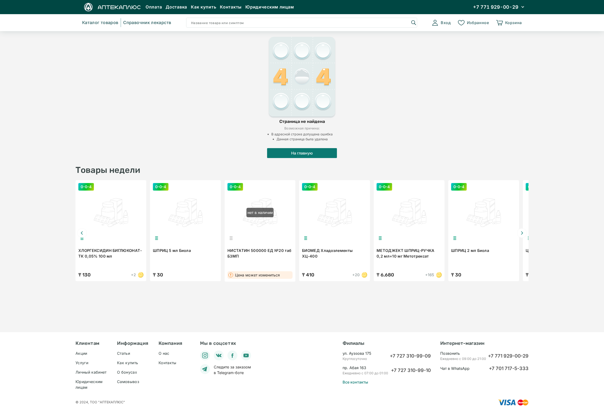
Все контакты (355, 382)
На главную (302, 153)
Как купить (203, 6)
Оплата (154, 6)
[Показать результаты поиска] (413, 22)
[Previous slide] (82, 233)
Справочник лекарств (147, 22)
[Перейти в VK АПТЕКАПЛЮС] (219, 355)
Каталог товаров (100, 22)
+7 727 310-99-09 (410, 356)
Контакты (231, 6)
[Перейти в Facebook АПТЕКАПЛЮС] (232, 355)
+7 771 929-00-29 (508, 356)
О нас (164, 353)
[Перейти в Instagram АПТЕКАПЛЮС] (205, 355)
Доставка (176, 6)
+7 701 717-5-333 (508, 368)
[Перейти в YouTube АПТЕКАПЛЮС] (246, 355)
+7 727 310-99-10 (411, 370)
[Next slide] (522, 233)
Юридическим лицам (269, 6)
